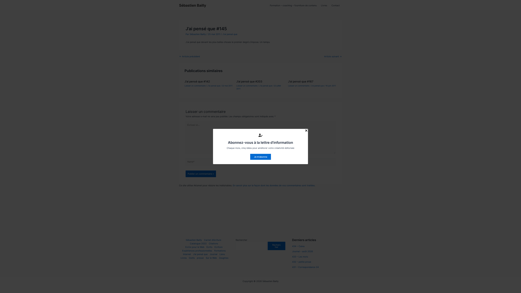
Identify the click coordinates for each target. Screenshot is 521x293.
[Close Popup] (306, 131)
